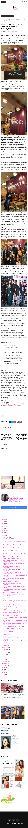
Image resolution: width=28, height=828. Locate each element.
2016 (3, 535)
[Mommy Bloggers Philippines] (8, 804)
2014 (3, 669)
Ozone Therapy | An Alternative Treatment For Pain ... (15, 587)
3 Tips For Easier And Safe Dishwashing (13, 556)
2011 (3, 674)
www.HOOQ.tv (7, 349)
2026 (3, 518)
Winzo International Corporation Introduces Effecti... (15, 644)
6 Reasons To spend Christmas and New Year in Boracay (15, 576)
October (5, 649)
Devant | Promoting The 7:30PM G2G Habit (14, 626)
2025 (3, 519)
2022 (3, 525)
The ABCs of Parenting (9, 636)
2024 (3, 521)
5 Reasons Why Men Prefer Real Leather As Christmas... (14, 633)
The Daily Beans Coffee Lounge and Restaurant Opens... (12, 584)
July (4, 654)
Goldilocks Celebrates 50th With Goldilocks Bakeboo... (14, 590)
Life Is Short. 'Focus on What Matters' (13, 628)
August (5, 652)
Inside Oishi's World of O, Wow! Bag (12, 558)
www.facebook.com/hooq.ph (13, 405)
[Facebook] (22, 2)
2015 (3, 667)
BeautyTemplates (18, 823)
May (4, 658)
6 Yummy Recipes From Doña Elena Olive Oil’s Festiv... (15, 597)
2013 (3, 671)
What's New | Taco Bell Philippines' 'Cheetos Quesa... (15, 621)
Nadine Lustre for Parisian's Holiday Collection (12, 613)
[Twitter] (26, 2)
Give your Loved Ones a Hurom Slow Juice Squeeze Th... (14, 551)
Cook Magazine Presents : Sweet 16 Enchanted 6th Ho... (12, 630)
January (5, 665)
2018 (3, 532)
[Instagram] (24, 2)
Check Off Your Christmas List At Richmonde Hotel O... (15, 618)
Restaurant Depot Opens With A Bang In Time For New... (14, 548)
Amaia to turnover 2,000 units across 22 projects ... (13, 567)
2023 (3, 523)
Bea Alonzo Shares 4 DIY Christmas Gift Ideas (15, 600)
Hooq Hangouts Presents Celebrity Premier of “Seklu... (14, 542)
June (4, 656)
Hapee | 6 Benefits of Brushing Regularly (14, 611)
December (6, 537)
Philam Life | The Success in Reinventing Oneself (14, 638)
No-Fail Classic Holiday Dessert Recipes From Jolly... (15, 564)
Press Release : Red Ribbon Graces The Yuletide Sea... (13, 602)
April (4, 659)
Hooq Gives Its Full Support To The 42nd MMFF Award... (13, 539)
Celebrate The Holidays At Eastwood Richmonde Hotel (13, 573)
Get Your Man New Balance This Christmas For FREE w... (14, 594)
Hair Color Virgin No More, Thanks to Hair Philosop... (14, 570)
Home (2, 19)
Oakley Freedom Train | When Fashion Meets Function (15, 641)
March (5, 661)
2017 (3, 534)
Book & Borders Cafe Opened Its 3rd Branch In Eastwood (15, 605)
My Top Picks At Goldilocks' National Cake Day (14, 608)
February (5, 663)
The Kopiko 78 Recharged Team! (12, 592)
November (6, 647)
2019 (3, 530)
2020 (3, 528)
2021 (3, 527)
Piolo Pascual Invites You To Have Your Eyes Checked (15, 554)
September (6, 651)
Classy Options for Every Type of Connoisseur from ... (12, 545)
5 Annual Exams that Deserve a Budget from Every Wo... (15, 579)
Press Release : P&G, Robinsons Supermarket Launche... (15, 624)
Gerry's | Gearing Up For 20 (10, 615)
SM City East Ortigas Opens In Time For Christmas (13, 561)
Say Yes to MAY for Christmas (11, 581)
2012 (3, 672)
